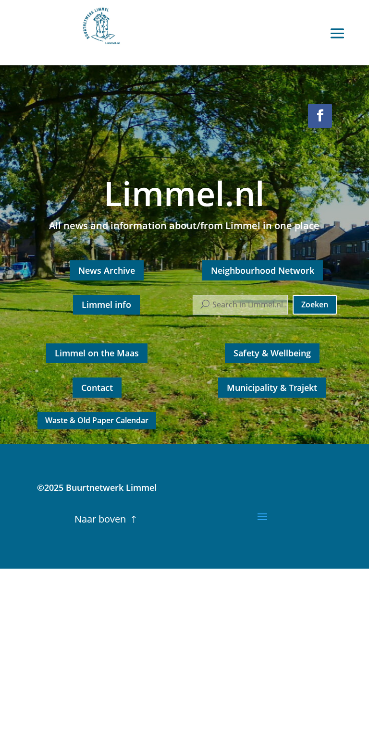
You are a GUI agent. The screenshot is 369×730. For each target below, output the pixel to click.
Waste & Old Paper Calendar (96, 420)
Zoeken (314, 304)
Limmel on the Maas (97, 353)
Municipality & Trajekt (272, 387)
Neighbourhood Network (262, 270)
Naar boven (100, 518)
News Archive (106, 270)
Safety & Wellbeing (272, 353)
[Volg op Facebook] (320, 116)
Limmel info (106, 304)
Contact (97, 387)
